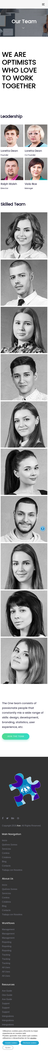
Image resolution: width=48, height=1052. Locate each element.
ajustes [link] (33, 1038)
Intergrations (8, 1016)
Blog (4, 861)
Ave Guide (7, 991)
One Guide (7, 995)
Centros (5, 853)
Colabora (6, 857)
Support (5, 1003)
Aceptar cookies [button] (11, 1043)
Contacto (6, 866)
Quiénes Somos (9, 845)
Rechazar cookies (29, 1043)
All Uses (6, 967)
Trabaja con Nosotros (12, 870)
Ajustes (8, 1048)
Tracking (6, 955)
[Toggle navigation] (38, 4)
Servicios (6, 849)
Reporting (6, 942)
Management (8, 929)
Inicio (4, 840)
